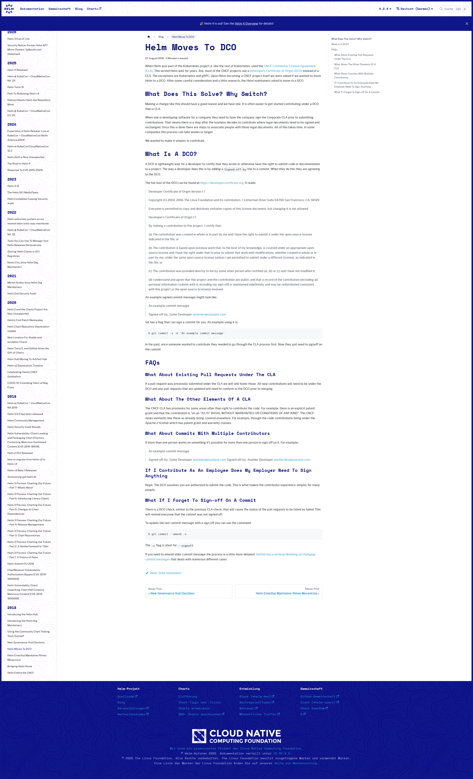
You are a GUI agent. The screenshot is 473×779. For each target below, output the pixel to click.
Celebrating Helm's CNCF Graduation (22, 374)
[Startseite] (148, 37)
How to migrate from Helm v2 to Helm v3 (26, 462)
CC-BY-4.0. (282, 753)
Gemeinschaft (60, 8)
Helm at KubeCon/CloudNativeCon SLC (28, 148)
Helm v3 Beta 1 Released (21, 470)
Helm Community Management (25, 420)
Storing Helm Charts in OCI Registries (23, 254)
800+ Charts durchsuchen (199, 714)
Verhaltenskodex (131, 714)
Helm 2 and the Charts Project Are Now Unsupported (27, 311)
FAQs (334, 49)
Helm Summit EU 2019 (20, 563)
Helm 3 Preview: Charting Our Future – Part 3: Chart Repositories (29, 533)
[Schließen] (467, 23)
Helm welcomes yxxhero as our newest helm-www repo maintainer (28, 221)
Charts (92, 8)
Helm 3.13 (13, 186)
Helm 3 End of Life (18, 38)
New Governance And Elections (26, 642)
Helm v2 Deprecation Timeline (25, 365)
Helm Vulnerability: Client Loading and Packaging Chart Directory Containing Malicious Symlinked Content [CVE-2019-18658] (27, 440)
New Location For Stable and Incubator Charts (24, 340)
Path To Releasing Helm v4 (23, 93)
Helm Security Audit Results (23, 427)
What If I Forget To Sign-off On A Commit (357, 92)
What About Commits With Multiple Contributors (353, 75)
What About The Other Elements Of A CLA (355, 66)
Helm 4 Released (17, 70)
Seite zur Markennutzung (295, 763)
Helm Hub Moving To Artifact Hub (27, 359)
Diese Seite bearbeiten (165, 573)
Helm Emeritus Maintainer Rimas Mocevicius (26, 657)
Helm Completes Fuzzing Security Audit (27, 201)
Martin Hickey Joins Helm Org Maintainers (24, 285)
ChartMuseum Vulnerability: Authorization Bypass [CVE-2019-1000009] (27, 574)
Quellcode (126, 696)
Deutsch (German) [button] (415, 8)
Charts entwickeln (194, 708)
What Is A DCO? (340, 44)
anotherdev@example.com (292, 459)
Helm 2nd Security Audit (21, 293)
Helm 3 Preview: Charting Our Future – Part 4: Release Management (29, 522)
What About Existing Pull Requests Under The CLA (353, 56)
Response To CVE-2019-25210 (25, 170)
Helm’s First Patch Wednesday (25, 320)
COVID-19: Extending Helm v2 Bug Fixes (27, 385)
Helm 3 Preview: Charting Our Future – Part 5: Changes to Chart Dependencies (29, 509)
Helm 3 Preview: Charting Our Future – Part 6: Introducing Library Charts (29, 496)
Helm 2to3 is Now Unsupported (25, 157)
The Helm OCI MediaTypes (22, 192)
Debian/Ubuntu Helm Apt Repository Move (28, 102)
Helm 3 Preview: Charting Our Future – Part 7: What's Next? (29, 485)
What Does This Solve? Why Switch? (351, 38)
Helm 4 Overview (246, 23)
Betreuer (246, 708)
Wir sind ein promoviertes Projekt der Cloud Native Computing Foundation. (236, 748)
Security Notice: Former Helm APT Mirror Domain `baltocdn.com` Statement (27, 50)
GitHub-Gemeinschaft (318, 696)
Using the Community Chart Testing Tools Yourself (28, 634)
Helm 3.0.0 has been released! (25, 414)
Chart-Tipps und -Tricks (199, 702)
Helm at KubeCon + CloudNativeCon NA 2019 (28, 405)
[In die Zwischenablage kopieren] (318, 333)
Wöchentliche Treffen (257, 714)
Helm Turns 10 (15, 87)
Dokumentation (32, 8)
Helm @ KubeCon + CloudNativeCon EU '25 (28, 113)
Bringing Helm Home (19, 666)
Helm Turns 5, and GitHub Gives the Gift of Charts (28, 350)
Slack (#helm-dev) (255, 696)
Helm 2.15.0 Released (20, 453)
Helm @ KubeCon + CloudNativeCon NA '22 (28, 232)
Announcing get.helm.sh (21, 476)
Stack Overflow (312, 708)
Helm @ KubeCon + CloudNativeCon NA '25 (28, 78)
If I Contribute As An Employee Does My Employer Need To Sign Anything (356, 84)
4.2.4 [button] (383, 8)
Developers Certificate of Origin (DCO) (276, 71)
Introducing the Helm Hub (22, 614)
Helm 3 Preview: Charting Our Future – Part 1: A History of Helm (29, 555)
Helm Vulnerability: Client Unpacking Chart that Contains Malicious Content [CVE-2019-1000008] (25, 592)
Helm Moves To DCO (19, 649)
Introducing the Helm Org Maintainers (22, 623)
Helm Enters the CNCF (20, 672)
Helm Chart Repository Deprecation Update (28, 329)
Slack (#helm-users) (318, 702)
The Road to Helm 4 (18, 163)
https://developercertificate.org (222, 183)
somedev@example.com (209, 314)
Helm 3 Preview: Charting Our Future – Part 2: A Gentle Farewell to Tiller (29, 544)
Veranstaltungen (131, 708)
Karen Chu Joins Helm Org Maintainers (22, 265)
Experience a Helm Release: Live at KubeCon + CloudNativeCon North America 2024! (28, 135)
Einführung (187, 696)
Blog (79, 8)
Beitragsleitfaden (255, 702)
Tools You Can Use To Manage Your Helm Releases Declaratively (27, 243)
